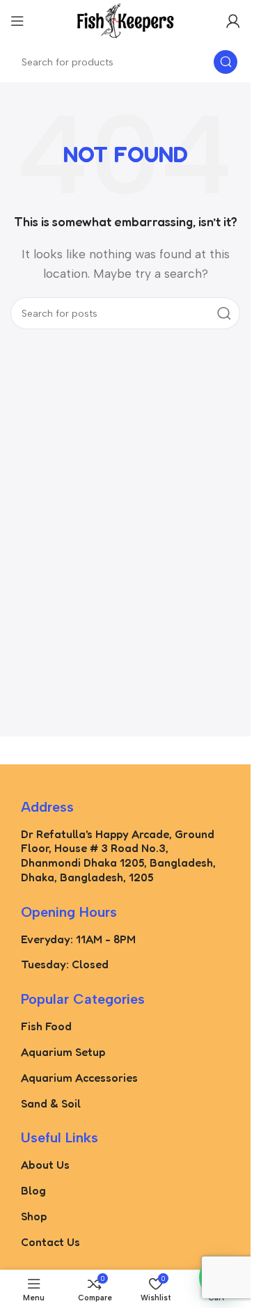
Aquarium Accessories (79, 1078)
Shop (34, 1216)
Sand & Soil (51, 1103)
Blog (33, 1190)
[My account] (233, 21)
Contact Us (50, 1242)
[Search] (225, 62)
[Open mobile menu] (17, 21)
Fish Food (46, 1026)
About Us (45, 1165)
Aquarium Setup (63, 1052)
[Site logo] (125, 19)
